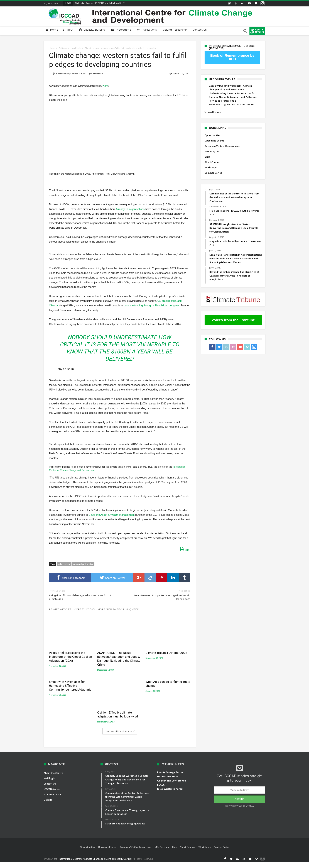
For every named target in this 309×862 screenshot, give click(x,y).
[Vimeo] (256, 3)
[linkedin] (173, 577)
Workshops (211, 167)
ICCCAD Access (52, 789)
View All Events (213, 112)
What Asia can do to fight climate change (168, 683)
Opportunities (212, 135)
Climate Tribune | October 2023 (166, 653)
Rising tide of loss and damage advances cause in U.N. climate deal (80, 594)
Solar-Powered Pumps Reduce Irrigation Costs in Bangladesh (162, 594)
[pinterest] (161, 577)
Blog (207, 156)
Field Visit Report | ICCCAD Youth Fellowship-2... (99, 3)
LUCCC (161, 784)
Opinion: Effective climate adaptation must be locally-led (117, 714)
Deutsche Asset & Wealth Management (111, 514)
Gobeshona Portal (168, 776)
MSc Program (212, 151)
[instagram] (262, 3)
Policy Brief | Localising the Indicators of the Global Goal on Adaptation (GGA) (70, 656)
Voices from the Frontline (233, 320)
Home (52, 48)
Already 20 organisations (130, 209)
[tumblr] (184, 577)
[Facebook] (223, 3)
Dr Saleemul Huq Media (70, 48)
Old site (48, 799)
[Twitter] (229, 3)
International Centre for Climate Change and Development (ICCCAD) (95, 858)
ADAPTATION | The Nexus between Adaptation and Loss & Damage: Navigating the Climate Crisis (118, 658)
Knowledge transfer (83, 564)
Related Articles (60, 609)
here (105, 85)
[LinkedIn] (236, 3)
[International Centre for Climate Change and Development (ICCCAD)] (151, 7)
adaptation (64, 564)
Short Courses (212, 162)
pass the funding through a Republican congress (152, 305)
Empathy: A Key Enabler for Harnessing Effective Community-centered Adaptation (71, 685)
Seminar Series (213, 172)
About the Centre (53, 773)
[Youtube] (249, 3)
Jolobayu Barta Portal (170, 788)
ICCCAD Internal (53, 794)
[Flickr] (243, 3)
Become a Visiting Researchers (222, 146)
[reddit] (150, 577)
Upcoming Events (214, 140)
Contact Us (50, 783)
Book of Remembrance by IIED (232, 57)
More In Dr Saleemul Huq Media (118, 609)
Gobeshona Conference (171, 780)
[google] (138, 577)
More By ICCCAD (84, 609)
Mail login (49, 778)
